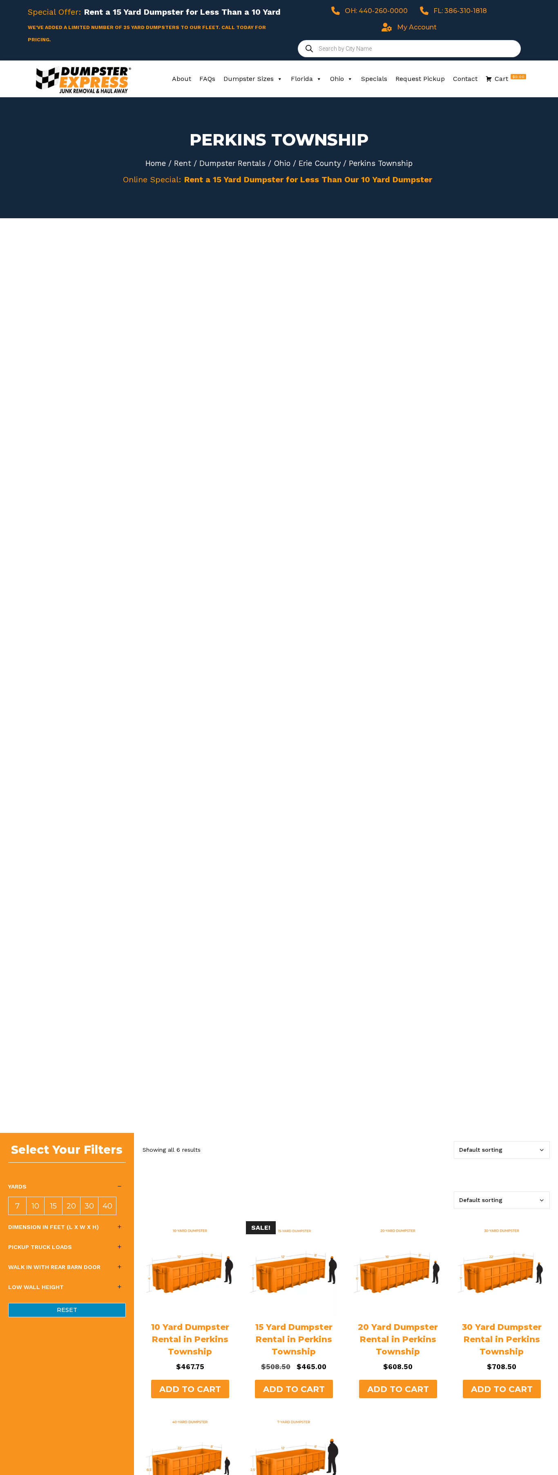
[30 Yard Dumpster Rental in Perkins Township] (502, 1269)
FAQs (207, 79)
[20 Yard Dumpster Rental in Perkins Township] (398, 1269)
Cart (510, 78)
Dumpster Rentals (232, 163)
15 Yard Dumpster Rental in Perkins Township (294, 1339)
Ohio (337, 79)
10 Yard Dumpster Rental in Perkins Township (190, 1339)
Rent (182, 163)
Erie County (320, 163)
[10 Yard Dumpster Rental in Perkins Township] (190, 1269)
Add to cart (190, 1389)
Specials (374, 79)
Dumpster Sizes (248, 79)
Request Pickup (420, 79)
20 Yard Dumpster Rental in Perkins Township (398, 1339)
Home (155, 163)
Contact (465, 79)
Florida (302, 79)
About (181, 79)
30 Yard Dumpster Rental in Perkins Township (502, 1339)
